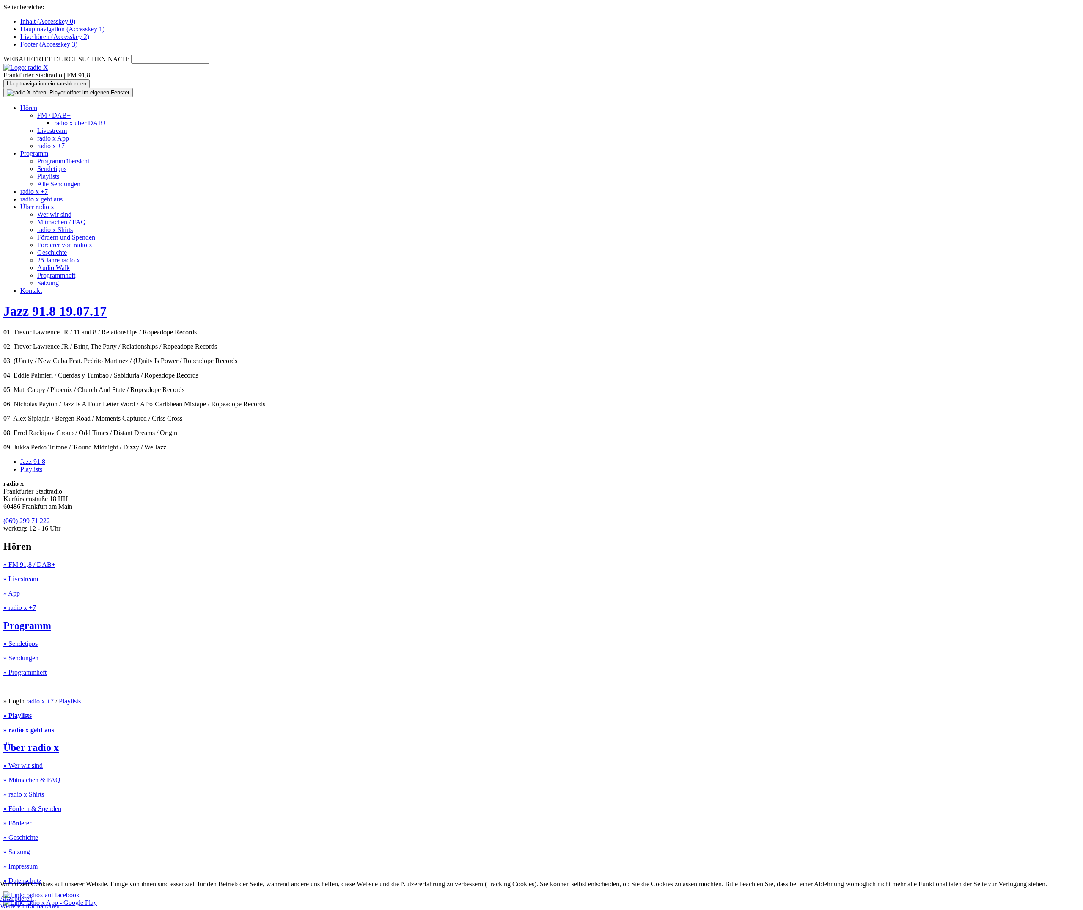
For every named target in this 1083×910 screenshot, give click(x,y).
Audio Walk (53, 267)
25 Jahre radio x (58, 260)
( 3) (48, 44)
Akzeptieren (16, 898)
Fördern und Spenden (66, 237)
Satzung (48, 283)
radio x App (53, 138)
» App (11, 593)
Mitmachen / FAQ (61, 222)
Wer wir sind (54, 214)
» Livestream (20, 578)
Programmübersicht (63, 161)
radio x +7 (51, 145)
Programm (34, 153)
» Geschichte (20, 837)
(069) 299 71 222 (26, 520)
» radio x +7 (19, 607)
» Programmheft (25, 672)
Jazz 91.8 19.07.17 (55, 311)
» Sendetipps (20, 643)
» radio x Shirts (23, 794)
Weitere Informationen (30, 906)
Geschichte (52, 252)
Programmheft (56, 275)
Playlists (48, 176)
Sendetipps (51, 168)
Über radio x (37, 206)
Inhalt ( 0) (47, 21)
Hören (28, 107)
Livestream (52, 130)
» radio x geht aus (28, 730)
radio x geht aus (41, 199)
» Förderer (17, 823)
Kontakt (31, 290)
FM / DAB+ (54, 115)
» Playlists (17, 715)
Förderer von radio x (64, 244)
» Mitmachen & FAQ (31, 779)
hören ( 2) (54, 36)
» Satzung (16, 851)
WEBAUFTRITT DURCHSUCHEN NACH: (66, 59)
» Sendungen (20, 658)
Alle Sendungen (58, 184)
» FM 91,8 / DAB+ (29, 564)
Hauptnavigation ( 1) (62, 29)
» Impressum (20, 866)
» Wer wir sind (23, 765)
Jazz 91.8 (32, 461)
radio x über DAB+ (80, 123)
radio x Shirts (55, 229)
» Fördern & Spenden (32, 808)
